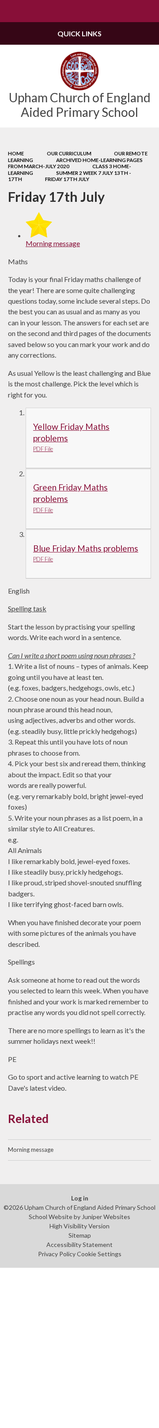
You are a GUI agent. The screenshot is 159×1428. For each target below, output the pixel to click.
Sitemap (79, 1235)
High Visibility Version (79, 1226)
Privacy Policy (57, 1254)
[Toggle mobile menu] (11, 11)
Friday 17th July (67, 179)
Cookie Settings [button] (99, 1254)
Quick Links (79, 33)
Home (16, 153)
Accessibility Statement (79, 1244)
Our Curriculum (69, 153)
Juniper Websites (106, 1216)
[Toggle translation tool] (126, 11)
